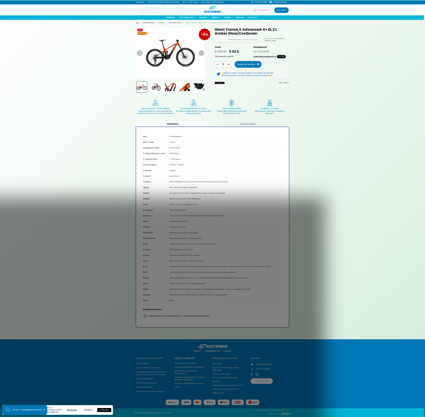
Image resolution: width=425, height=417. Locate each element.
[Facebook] (252, 374)
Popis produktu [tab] (248, 123)
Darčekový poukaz (144, 387)
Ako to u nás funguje (190, 2)
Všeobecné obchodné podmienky (189, 367)
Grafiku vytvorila (274, 414)
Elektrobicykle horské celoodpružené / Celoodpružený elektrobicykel (179, 316)
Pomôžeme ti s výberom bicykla (150, 391)
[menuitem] (171, 17)
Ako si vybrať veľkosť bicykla (212, 2)
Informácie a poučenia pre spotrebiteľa (186, 372)
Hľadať (184, 10)
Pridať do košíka (246, 64)
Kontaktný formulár (261, 381)
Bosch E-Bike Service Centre (148, 367)
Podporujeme (218, 393)
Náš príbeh (140, 2)
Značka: (270, 41)
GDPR (176, 387)
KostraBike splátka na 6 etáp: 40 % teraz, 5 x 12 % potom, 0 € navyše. (151, 373)
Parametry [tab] (172, 123)
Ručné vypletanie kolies (146, 383)
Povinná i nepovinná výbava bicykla (227, 385)
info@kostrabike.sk (263, 364)
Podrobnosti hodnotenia (250, 39)
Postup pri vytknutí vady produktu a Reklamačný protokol (190, 378)
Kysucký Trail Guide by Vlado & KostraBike (163, 2)
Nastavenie (72, 410)
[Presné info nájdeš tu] (49, 412)
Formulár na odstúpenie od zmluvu (189, 383)
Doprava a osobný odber (185, 363)
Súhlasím (105, 410)
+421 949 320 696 (262, 369)
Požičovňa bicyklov (144, 378)
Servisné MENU (142, 363)
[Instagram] (256, 374)
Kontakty (216, 381)
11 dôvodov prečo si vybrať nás (225, 389)
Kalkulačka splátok (225, 56)
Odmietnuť (88, 410)
